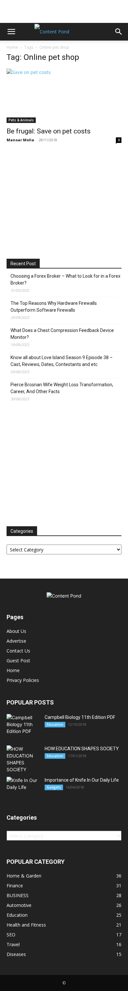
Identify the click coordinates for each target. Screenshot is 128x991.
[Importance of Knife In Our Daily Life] (23, 787)
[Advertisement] (64, 11)
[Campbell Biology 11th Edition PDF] (23, 724)
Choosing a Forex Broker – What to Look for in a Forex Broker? (65, 279)
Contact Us (18, 651)
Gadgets (54, 787)
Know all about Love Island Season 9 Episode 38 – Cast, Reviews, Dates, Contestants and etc (62, 361)
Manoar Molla (20, 139)
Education (55, 724)
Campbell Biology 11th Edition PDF (80, 717)
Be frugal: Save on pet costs (49, 131)
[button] (11, 32)
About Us (16, 631)
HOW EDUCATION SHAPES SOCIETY (82, 748)
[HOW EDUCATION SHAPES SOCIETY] (23, 759)
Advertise (16, 641)
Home (12, 47)
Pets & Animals (21, 120)
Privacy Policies (23, 680)
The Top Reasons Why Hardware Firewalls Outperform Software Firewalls (54, 307)
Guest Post (18, 660)
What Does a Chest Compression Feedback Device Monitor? (62, 334)
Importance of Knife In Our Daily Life (82, 780)
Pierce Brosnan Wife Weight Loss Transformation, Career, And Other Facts (62, 388)
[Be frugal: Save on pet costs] (64, 96)
